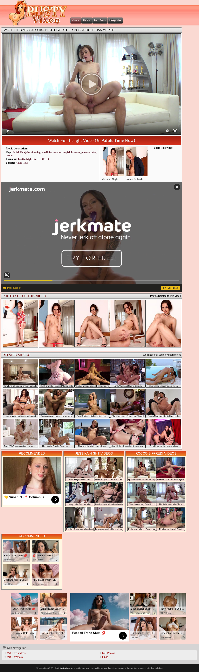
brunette (75, 152)
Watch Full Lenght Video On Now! (91, 140)
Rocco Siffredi (41, 159)
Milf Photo (108, 653)
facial (16, 152)
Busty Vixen (35, 12)
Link (105, 656)
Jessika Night (25, 159)
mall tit (47, 152)
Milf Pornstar (15, 656)
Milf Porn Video (16, 653)
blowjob (25, 152)
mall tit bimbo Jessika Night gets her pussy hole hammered (58, 30)
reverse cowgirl (61, 152)
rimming (36, 152)
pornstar (86, 152)
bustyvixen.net (66, 668)
